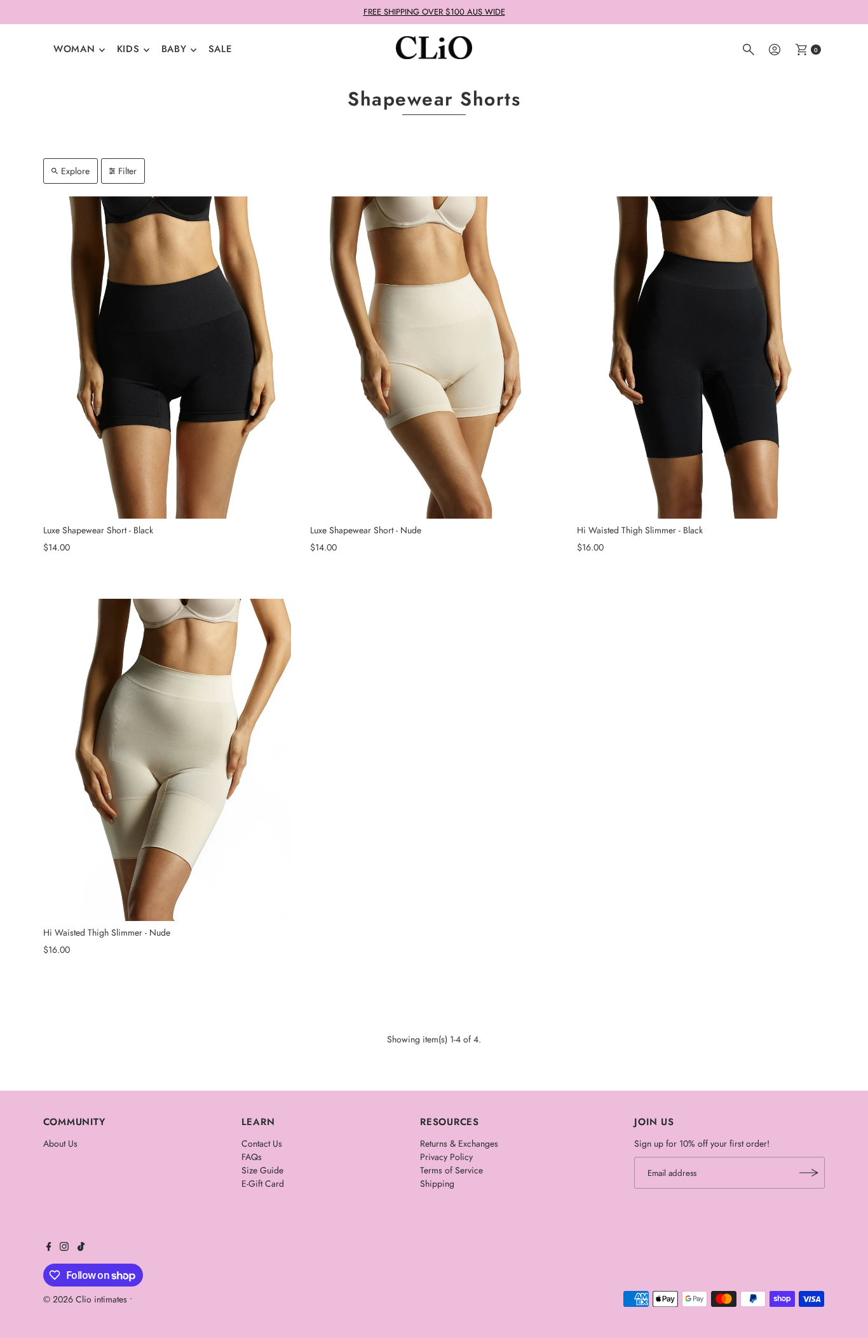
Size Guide (262, 1170)
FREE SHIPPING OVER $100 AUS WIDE (434, 12)
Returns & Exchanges (459, 1143)
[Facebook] (48, 1247)
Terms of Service (451, 1170)
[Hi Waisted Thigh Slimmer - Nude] (167, 760)
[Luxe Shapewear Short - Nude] (434, 357)
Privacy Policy (446, 1156)
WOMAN (74, 49)
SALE (220, 49)
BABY (174, 49)
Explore (75, 171)
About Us (60, 1143)
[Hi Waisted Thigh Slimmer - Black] (701, 357)
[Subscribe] (809, 1173)
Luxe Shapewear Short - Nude (365, 530)
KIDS (128, 49)
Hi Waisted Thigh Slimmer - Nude (106, 932)
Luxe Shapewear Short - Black (98, 530)
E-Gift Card (262, 1183)
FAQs (251, 1156)
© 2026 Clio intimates (85, 1299)
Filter (127, 171)
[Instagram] (64, 1247)
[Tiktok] (81, 1247)
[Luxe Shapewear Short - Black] (167, 357)
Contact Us (261, 1143)
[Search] (748, 49)
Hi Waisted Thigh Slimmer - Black (640, 530)
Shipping (437, 1183)
